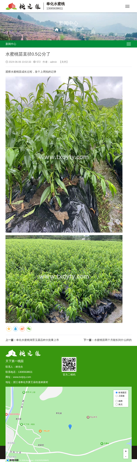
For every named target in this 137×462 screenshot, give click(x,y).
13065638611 (54, 8)
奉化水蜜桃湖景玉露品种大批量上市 (37, 340)
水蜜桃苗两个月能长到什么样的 (113, 340)
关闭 (63, 61)
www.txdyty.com (22, 376)
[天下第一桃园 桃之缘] (23, 352)
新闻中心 (76, 29)
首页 (63, 29)
